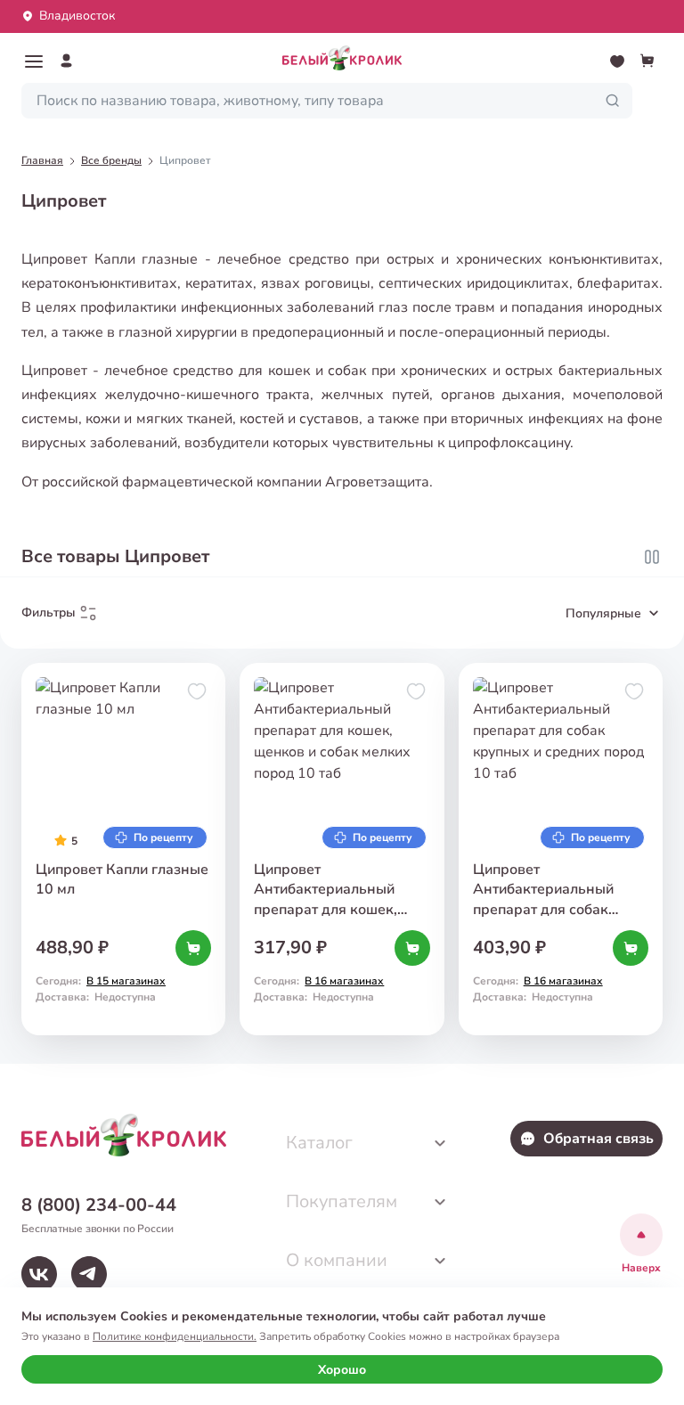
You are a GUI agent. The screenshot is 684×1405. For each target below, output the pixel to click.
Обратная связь (598, 1138)
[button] (33, 61)
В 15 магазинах (126, 981)
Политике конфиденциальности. (174, 1336)
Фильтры (48, 612)
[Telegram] (89, 1274)
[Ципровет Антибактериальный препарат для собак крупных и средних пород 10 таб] (561, 849)
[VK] (39, 1274)
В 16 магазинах (344, 981)
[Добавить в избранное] (197, 691)
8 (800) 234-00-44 (98, 1205)
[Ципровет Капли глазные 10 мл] (123, 849)
